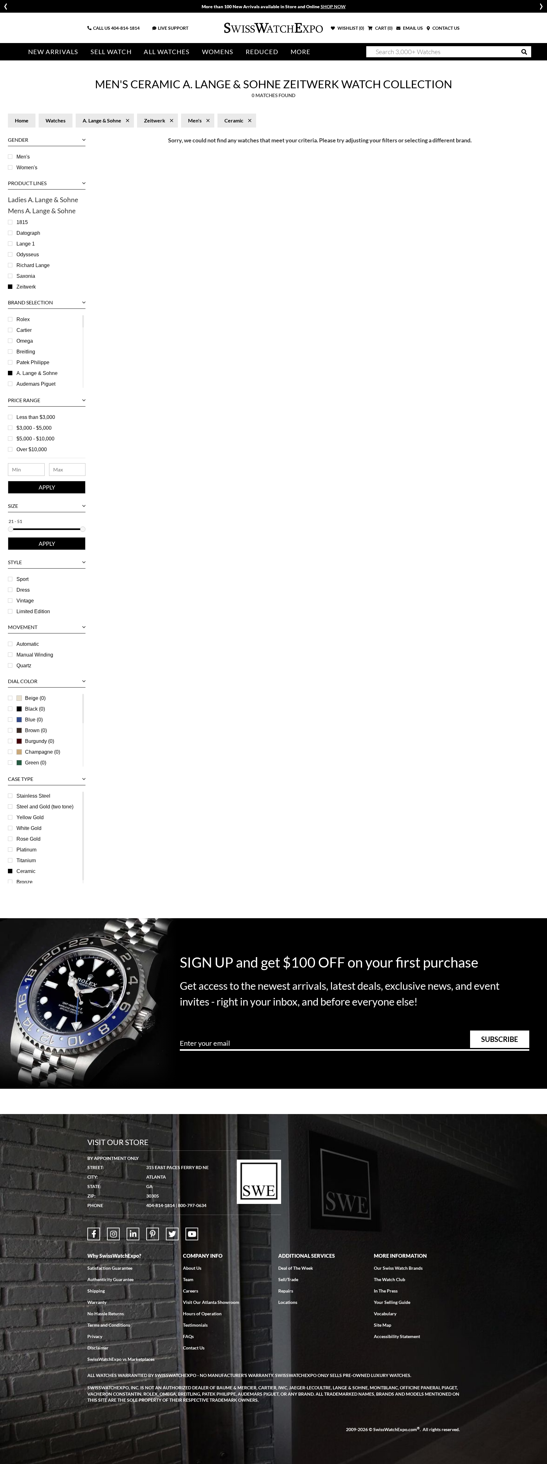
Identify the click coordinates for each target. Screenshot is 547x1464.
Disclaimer (98, 1347)
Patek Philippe (32, 362)
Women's (26, 167)
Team (188, 1279)
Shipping (96, 1290)
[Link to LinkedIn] (133, 1234)
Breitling (25, 351)
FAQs (188, 1336)
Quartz (23, 665)
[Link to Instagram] (113, 1234)
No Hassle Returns (105, 1313)
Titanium (26, 860)
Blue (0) (34, 719)
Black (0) (35, 709)
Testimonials (195, 1325)
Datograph (28, 233)
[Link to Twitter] (172, 1234)
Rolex (23, 319)
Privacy (94, 1336)
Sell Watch (111, 51)
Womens (217, 51)
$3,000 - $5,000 (34, 428)
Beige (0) (35, 698)
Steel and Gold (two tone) (44, 806)
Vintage (25, 600)
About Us (192, 1268)
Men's (23, 156)
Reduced (262, 51)
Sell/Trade (288, 1279)
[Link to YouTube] (191, 1234)
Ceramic (25, 871)
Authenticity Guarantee (110, 1279)
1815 (22, 222)
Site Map (382, 1325)
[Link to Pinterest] (152, 1234)
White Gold (28, 828)
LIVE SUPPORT (173, 28)
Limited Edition (33, 611)
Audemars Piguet (35, 384)
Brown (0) (36, 730)
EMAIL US (412, 28)
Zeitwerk (26, 287)
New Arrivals (53, 51)
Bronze (24, 882)
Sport (22, 579)
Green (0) (35, 762)
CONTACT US (445, 28)
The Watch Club (389, 1279)
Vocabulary (385, 1313)
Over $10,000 (31, 449)
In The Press (386, 1290)
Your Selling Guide (392, 1302)
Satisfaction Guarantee (109, 1268)
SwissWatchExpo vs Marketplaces (120, 1359)
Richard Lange (33, 265)
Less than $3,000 (35, 417)
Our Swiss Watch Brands (398, 1268)
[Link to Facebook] (93, 1234)
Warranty (96, 1302)
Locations (287, 1302)
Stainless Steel (33, 796)
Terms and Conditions (108, 1325)
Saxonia (25, 276)
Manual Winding (34, 654)
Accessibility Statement (397, 1336)
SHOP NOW (333, 6)
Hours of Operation (202, 1313)
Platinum (26, 849)
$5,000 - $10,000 (35, 438)
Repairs (285, 1290)
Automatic (27, 644)
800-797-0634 (192, 1205)
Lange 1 (25, 243)
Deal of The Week (295, 1268)
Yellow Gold (30, 817)
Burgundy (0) (39, 741)
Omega (24, 341)
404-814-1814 (125, 28)
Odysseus (27, 254)
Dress (23, 590)
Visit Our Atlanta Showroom (211, 1302)
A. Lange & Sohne (37, 373)
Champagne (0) (42, 752)
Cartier (24, 330)
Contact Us (193, 1347)
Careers (190, 1290)
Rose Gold (28, 839)
